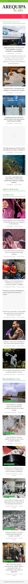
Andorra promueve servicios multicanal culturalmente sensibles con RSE (14, 534)
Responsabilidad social (9, 400)
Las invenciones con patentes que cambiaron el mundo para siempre (14, 89)
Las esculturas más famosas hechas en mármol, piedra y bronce (14, 371)
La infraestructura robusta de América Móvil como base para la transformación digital (14, 119)
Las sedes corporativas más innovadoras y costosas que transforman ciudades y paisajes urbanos (14, 179)
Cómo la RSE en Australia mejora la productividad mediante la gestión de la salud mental (14, 407)
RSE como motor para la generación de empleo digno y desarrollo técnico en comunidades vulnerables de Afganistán (14, 568)
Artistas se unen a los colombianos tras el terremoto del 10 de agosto (14, 342)
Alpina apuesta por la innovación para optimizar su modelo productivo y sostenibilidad (14, 49)
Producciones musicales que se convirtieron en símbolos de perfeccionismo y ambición (14, 469)
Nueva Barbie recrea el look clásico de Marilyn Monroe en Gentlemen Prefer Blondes (14, 222)
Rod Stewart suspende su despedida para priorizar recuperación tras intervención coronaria (14, 313)
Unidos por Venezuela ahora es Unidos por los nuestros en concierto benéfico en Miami (14, 282)
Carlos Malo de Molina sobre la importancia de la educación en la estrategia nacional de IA (14, 502)
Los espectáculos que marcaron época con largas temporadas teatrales (14, 252)
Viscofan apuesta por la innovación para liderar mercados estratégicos (14, 149)
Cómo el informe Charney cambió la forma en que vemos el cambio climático (14, 439)
